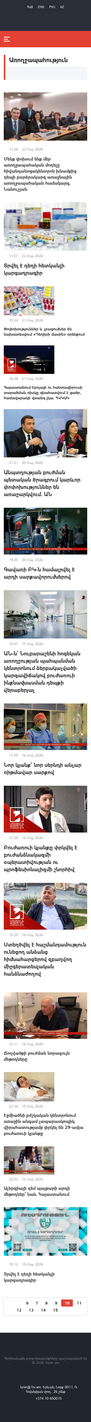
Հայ (30, 7)
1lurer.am (52, 1362)
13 (31, 1310)
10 (67, 1303)
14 (43, 1310)
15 (55, 1310)
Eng (41, 7)
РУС (52, 7)
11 (79, 1303)
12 (18, 1310)
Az (62, 7)
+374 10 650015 (49, 1398)
